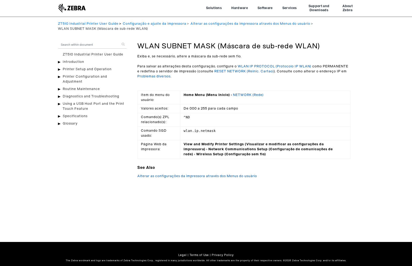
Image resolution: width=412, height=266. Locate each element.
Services (289, 8)
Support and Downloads (319, 8)
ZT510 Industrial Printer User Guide (88, 23)
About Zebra (347, 8)
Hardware (239, 8)
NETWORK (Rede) (248, 95)
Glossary (70, 123)
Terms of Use (199, 255)
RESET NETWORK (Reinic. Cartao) (244, 71)
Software (265, 8)
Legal (182, 255)
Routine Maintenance (81, 89)
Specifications (75, 116)
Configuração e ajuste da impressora (154, 23)
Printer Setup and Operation (87, 69)
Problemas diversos (153, 76)
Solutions (214, 8)
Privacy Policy (223, 255)
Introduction (73, 62)
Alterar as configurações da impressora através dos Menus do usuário (250, 23)
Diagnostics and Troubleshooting (91, 96)
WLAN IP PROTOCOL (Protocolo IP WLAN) (274, 66)
